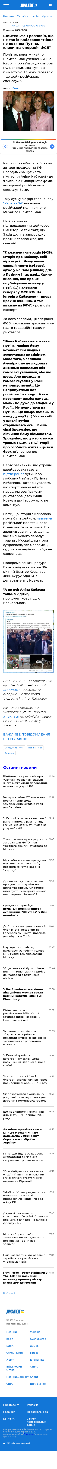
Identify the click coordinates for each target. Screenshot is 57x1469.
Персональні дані (38, 1411)
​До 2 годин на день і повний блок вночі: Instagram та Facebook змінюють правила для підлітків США (24, 931)
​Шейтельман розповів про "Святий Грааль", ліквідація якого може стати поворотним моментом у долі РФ (25, 781)
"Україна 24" (13, 203)
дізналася (11, 690)
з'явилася (11, 716)
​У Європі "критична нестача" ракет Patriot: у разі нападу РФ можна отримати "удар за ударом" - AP (25, 823)
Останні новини (20, 767)
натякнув (44, 518)
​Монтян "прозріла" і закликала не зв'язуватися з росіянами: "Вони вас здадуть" (23, 1239)
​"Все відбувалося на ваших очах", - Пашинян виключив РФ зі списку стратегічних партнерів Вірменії (23, 1176)
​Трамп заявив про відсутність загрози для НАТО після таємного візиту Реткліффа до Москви (25, 844)
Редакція (9, 1411)
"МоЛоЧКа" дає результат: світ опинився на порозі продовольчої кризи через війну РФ (25, 1197)
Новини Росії (35, 748)
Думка (15, 22)
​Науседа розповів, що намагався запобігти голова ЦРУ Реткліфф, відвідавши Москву (23, 952)
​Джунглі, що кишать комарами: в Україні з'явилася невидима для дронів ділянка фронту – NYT (25, 1218)
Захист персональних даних (36, 1421)
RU (51, 5)
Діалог (6, 22)
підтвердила (13, 474)
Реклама (32, 1404)
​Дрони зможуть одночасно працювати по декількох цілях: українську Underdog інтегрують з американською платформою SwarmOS (25, 888)
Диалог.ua (29, 1434)
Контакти (9, 1418)
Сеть (16, 88)
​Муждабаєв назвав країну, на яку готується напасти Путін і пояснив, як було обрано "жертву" (24, 865)
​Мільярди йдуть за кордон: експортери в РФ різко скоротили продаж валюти (23, 1157)
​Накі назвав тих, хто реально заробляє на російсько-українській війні (24, 1258)
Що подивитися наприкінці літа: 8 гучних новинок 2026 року (23, 1115)
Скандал (9, 753)
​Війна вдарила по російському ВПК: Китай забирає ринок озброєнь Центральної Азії (21, 1015)
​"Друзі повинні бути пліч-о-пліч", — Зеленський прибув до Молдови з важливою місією (24, 973)
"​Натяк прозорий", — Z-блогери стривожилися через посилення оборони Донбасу (25, 1080)
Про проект (11, 1404)
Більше (9, 1293)
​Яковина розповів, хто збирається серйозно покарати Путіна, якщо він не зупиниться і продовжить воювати (25, 1038)
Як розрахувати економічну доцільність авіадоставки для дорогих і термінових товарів (25, 1097)
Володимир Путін (14, 748)
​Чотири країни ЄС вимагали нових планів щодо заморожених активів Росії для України (24, 802)
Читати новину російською (28, 26)
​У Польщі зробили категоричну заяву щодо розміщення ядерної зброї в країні (24, 1060)
